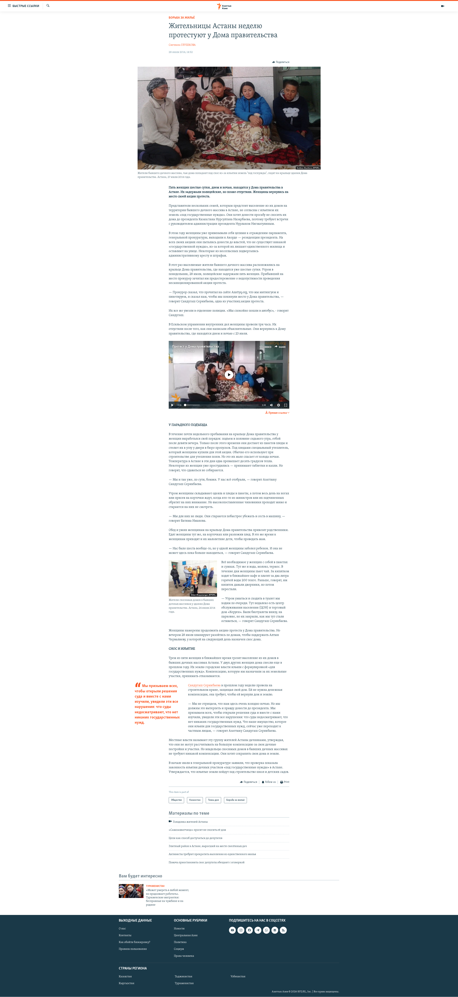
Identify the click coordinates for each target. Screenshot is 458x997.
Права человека (184, 956)
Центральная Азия (186, 935)
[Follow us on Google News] (274, 930)
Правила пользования (133, 949)
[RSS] (283, 930)
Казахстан (125, 976)
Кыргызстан (126, 983)
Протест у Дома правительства (195, 346)
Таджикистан (183, 976)
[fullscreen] (285, 405)
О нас (122, 928)
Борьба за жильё (182, 17)
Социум (179, 949)
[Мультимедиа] (442, 6)
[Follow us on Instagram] (240, 930)
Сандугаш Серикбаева (204, 685)
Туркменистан (155, 886)
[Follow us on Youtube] (232, 930)
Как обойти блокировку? (134, 942)
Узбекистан (238, 976)
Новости (179, 928)
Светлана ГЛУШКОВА (182, 45)
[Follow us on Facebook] (249, 930)
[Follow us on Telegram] (257, 930)
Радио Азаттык (185, 351)
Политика (180, 942)
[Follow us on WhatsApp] (266, 930)
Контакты (125, 935)
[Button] (280, 62)
